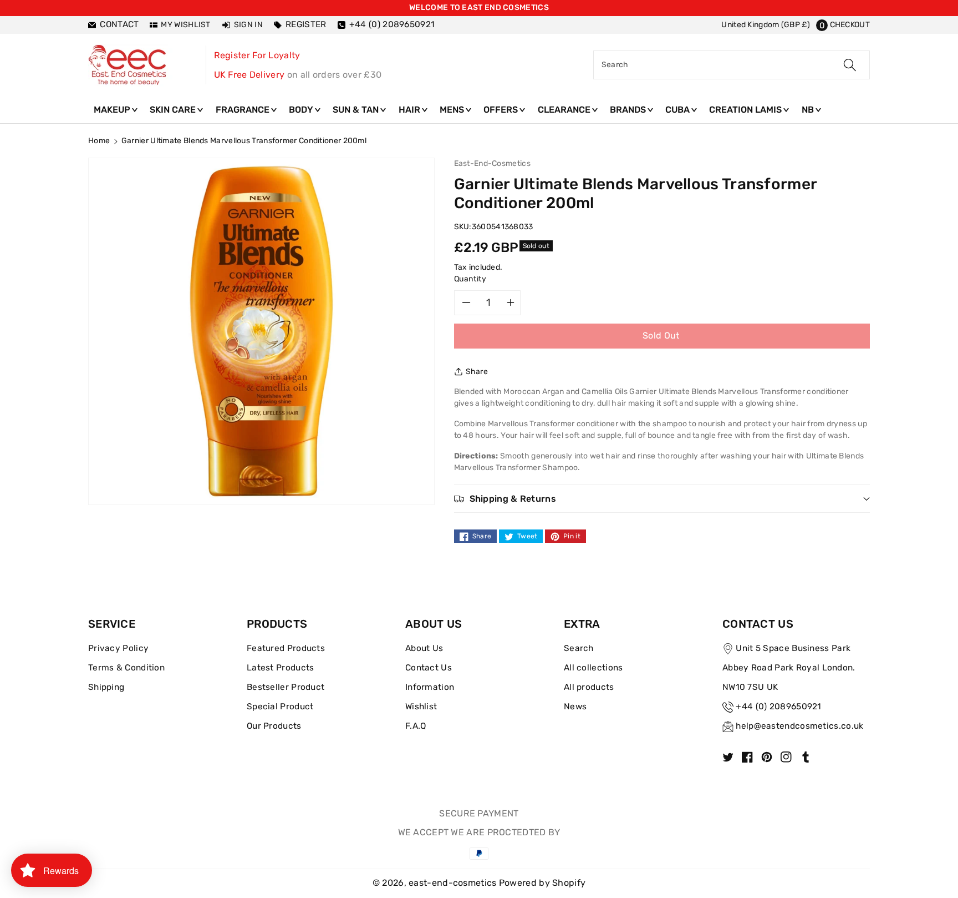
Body (302, 109)
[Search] (849, 65)
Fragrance (244, 109)
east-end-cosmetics (452, 882)
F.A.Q (415, 726)
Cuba (678, 109)
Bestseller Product (285, 687)
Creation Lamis (746, 109)
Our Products (274, 726)
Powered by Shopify (542, 882)
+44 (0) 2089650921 (778, 707)
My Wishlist (185, 24)
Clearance (565, 109)
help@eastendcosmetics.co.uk (799, 726)
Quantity (470, 279)
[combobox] (731, 65)
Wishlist (421, 707)
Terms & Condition (126, 668)
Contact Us (428, 668)
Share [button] (477, 371)
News (575, 707)
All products (589, 687)
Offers (501, 109)
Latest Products (280, 668)
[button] (843, 24)
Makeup (113, 109)
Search (579, 648)
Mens (453, 109)
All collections (593, 668)
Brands (629, 109)
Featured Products (286, 648)
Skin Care (174, 109)
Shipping (106, 687)
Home (99, 140)
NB (809, 109)
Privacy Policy (118, 648)
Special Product (280, 707)
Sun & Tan (357, 109)
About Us (424, 648)
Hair (410, 109)
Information (429, 687)
